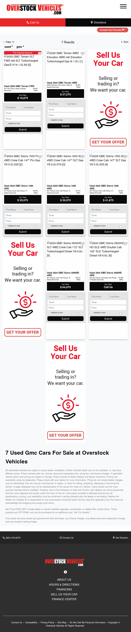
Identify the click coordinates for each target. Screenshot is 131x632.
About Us (64, 579)
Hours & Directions (64, 584)
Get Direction (121, 537)
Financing (64, 589)
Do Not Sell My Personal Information (88, 622)
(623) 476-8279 (12, 537)
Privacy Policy (48, 622)
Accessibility (31, 622)
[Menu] (123, 7)
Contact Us (67, 537)
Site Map (62, 622)
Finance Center (64, 599)
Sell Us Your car (64, 594)
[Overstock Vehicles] (36, 9)
